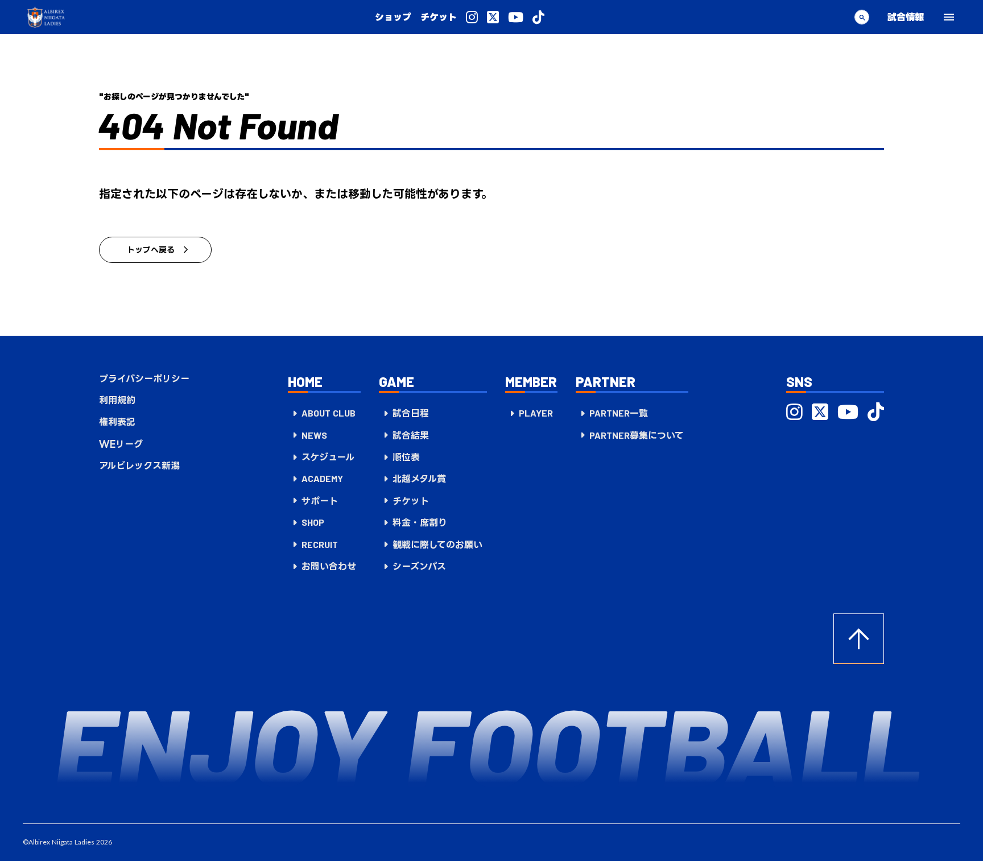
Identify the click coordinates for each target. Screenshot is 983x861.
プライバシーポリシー (144, 378)
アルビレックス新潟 (139, 465)
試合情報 (905, 16)
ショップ (393, 17)
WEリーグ (121, 444)
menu (949, 17)
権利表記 (117, 422)
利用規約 (117, 400)
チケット (438, 17)
